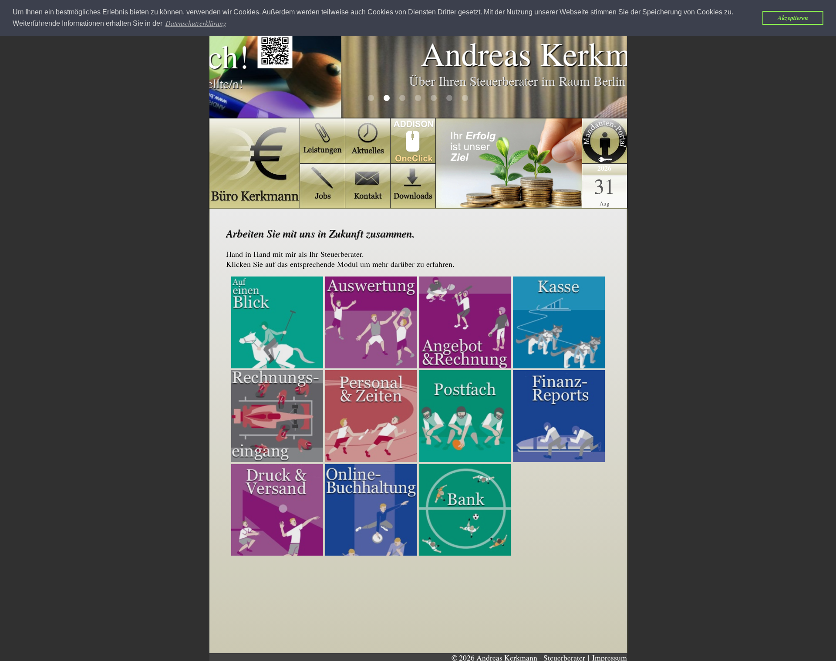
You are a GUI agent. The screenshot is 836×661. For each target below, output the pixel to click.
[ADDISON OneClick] (413, 140)
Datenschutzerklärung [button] (195, 22)
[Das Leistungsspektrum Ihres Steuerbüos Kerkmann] (322, 140)
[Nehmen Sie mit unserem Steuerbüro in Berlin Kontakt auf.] (367, 186)
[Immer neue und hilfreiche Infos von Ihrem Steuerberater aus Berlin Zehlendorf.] (367, 140)
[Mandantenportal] (604, 140)
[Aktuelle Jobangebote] (322, 186)
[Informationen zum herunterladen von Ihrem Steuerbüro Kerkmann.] (413, 186)
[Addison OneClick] (509, 163)
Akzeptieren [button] (793, 17)
